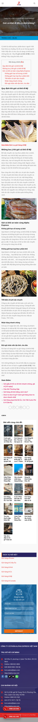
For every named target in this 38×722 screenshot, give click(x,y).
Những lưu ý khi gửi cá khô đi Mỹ (14, 68)
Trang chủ (7, 18)
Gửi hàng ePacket (7, 558)
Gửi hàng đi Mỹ (6, 576)
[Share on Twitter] (17, 407)
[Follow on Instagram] (6, 676)
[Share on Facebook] (13, 407)
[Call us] (16, 676)
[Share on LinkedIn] (27, 407)
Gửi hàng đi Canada (8, 581)
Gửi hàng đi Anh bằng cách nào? (16, 392)
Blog (15, 38)
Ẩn (22, 62)
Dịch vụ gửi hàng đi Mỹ (17, 145)
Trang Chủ (6, 38)
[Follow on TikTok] (9, 676)
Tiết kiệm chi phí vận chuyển (14, 78)
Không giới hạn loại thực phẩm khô (17, 76)
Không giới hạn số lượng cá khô (16, 73)
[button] (2, 3)
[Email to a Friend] (20, 407)
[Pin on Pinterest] (24, 407)
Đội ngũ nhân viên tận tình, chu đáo (17, 83)
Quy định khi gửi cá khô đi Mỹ (13, 66)
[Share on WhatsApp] (10, 407)
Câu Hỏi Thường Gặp (11, 389)
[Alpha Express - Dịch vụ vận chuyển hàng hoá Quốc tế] (19, 3)
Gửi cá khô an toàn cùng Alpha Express (16, 71)
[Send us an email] (13, 676)
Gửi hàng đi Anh (7, 567)
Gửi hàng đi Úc (6, 572)
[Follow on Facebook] (2, 676)
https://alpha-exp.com (11, 673)
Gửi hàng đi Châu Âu (8, 563)
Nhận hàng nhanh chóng (13, 81)
